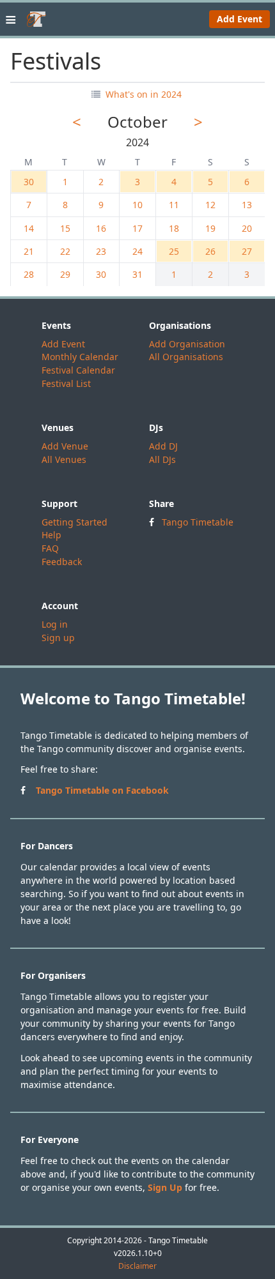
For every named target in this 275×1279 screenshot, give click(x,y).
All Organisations (186, 357)
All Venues (64, 459)
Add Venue (65, 446)
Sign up (58, 638)
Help (51, 535)
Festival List (66, 383)
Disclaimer (137, 1266)
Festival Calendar (78, 370)
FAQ (50, 548)
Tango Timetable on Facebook (102, 790)
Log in (55, 624)
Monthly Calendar (80, 357)
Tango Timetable (197, 522)
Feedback (62, 562)
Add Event (239, 19)
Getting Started (74, 522)
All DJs (162, 459)
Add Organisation (187, 344)
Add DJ (163, 446)
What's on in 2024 (142, 94)
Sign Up (165, 1187)
